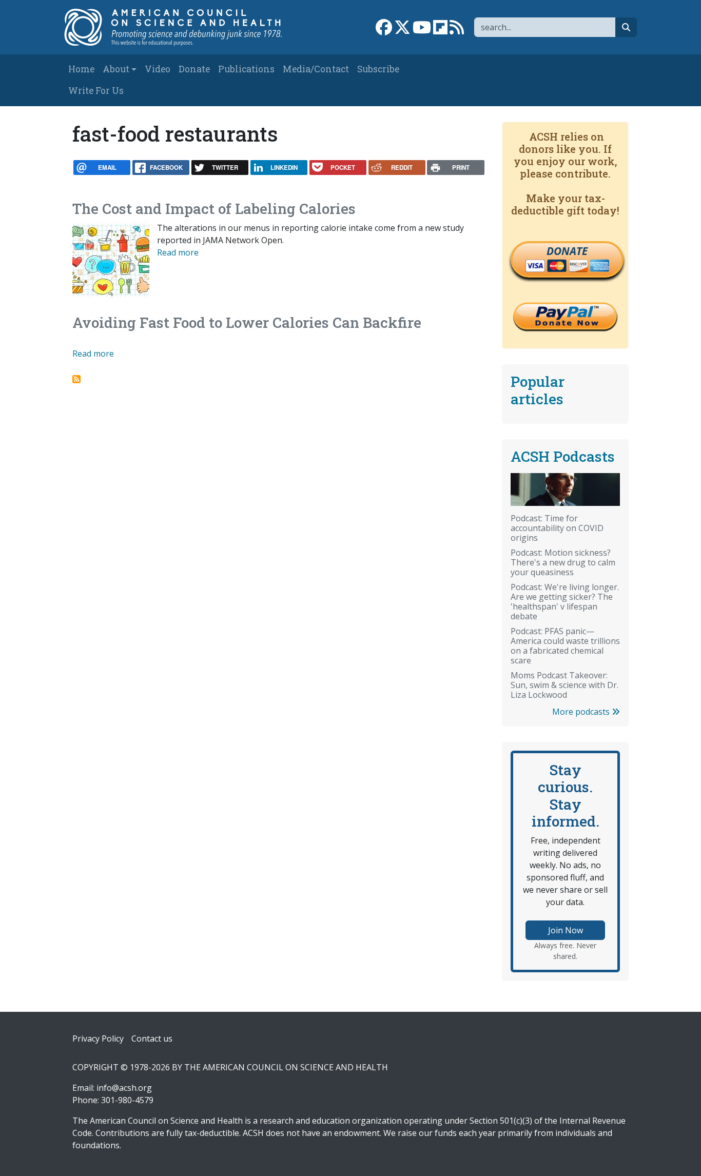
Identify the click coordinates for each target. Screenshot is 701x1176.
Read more (178, 252)
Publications (246, 69)
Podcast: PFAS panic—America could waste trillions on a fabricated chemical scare (565, 645)
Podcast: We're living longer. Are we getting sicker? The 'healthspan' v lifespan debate (565, 601)
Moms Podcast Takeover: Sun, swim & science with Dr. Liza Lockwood (564, 685)
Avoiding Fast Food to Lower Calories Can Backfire (246, 322)
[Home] (179, 27)
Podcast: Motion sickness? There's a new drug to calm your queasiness (563, 562)
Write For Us (96, 90)
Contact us (151, 1038)
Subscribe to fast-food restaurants (76, 379)
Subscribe (378, 69)
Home (81, 69)
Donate (194, 69)
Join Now (565, 930)
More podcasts (582, 711)
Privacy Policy (98, 1038)
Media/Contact (316, 69)
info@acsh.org (124, 1087)
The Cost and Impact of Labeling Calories (214, 208)
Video (157, 69)
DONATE (567, 251)
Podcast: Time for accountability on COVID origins (557, 528)
